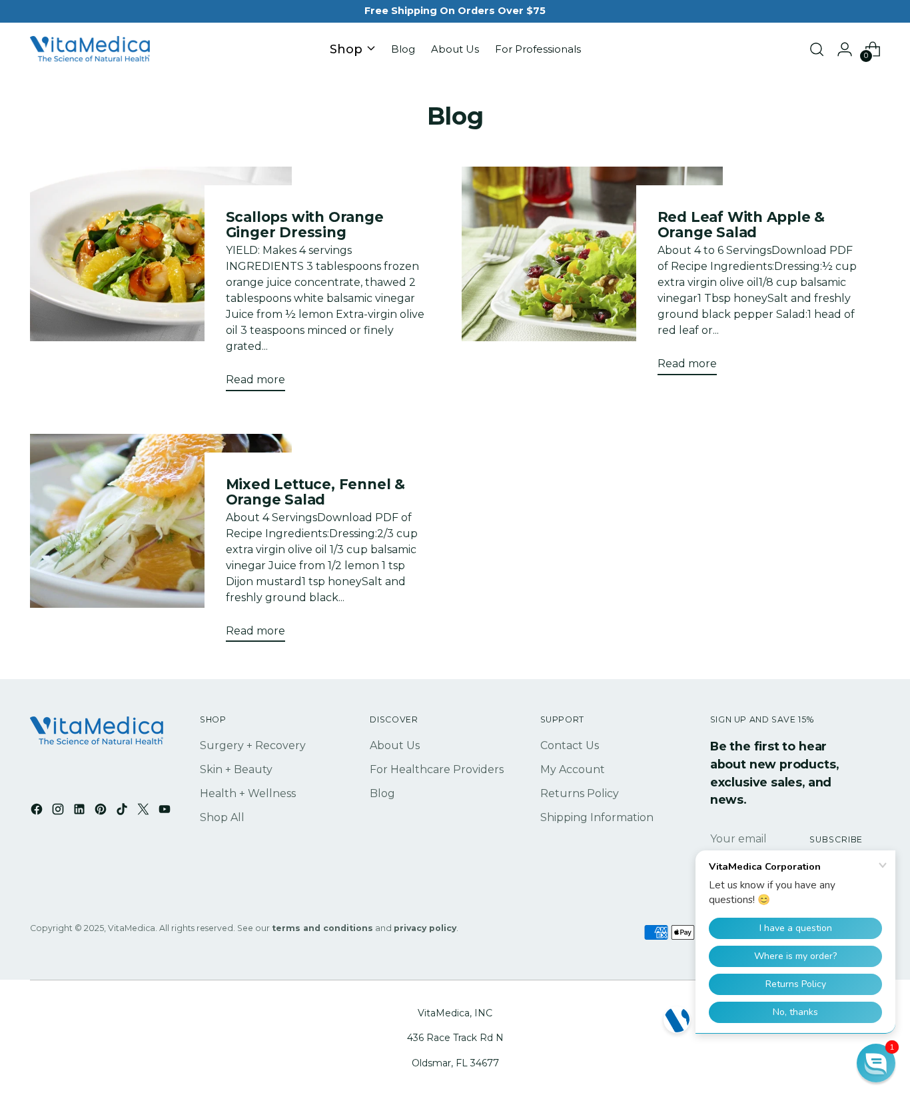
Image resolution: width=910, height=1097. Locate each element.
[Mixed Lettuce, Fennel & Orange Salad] (160, 543)
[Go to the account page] (844, 49)
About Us (395, 745)
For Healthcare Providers (437, 769)
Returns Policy (579, 793)
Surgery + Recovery (253, 745)
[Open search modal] (816, 49)
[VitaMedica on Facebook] (38, 811)
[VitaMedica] (90, 49)
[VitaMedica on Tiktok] (123, 811)
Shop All (222, 817)
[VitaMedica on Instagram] (59, 811)
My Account (572, 769)
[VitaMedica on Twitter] (145, 811)
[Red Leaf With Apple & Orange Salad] (592, 276)
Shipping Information (597, 817)
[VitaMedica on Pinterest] (102, 811)
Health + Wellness (248, 793)
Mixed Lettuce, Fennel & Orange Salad (315, 492)
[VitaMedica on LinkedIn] (81, 811)
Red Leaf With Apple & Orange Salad (741, 225)
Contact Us (569, 745)
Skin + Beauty (236, 769)
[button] (876, 1063)
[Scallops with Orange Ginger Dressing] (160, 284)
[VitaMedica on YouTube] (166, 811)
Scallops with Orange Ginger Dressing (305, 225)
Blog (382, 793)
